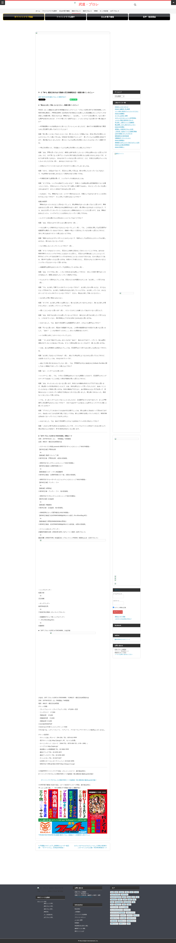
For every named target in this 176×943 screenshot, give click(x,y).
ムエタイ (123, 915)
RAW (125, 899)
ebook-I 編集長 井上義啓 (122, 109)
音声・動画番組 (149, 17)
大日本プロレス (131, 918)
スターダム (127, 910)
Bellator (121, 892)
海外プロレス (87, 11)
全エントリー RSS (41, 901)
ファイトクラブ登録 (24, 17)
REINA (129, 899)
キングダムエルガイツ (116, 910)
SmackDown (127, 902)
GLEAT (136, 892)
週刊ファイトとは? (79, 931)
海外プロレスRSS (48, 909)
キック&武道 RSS (48, 914)
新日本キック (122, 921)
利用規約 (77, 922)
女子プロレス (114, 11)
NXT (133, 897)
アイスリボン (114, 907)
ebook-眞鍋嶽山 (119, 140)
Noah (128, 897)
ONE (137, 897)
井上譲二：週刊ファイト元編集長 (124, 122)
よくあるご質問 (78, 920)
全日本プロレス (115, 918)
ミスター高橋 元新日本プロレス (124, 120)
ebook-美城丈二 (119, 147)
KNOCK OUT (124, 894)
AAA (112, 892)
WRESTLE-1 (62, 97)
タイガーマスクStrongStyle (117, 912)
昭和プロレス (114, 923)
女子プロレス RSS (48, 917)
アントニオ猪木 (124, 907)
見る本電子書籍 (64, 11)
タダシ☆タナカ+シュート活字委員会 (125, 118)
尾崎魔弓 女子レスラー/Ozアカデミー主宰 (127, 142)
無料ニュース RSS (48, 903)
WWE (124, 904)
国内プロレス (76, 11)
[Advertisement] (88, 27)
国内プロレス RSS (48, 906)
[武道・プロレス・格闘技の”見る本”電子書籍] (88, 4)
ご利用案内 (77, 911)
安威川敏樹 (114, 921)
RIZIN (112, 902)
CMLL (126, 892)
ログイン (117, 590)
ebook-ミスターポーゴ (121, 107)
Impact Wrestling (115, 894)
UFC (112, 904)
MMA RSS (46, 911)
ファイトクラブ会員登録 (81, 914)
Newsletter (77, 909)
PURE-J (120, 899)
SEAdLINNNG (119, 902)
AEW (116, 892)
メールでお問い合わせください (124, 654)
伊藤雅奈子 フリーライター (123, 138)
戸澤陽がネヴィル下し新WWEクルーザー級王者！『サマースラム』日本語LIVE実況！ (53, 846)
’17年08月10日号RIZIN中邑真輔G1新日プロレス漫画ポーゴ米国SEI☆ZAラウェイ (64, 835)
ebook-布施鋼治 (119, 113)
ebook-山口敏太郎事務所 (122, 145)
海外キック (122, 923)
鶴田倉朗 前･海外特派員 (122, 136)
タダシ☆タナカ (130, 912)
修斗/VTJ (136, 915)
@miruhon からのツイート (122, 639)
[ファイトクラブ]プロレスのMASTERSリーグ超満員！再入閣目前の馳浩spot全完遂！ (69, 780)
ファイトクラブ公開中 (49, 11)
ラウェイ (130, 915)
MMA (96, 11)
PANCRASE (113, 899)
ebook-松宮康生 (119, 127)
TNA (133, 902)
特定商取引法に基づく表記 (81, 925)
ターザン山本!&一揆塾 (121, 116)
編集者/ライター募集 (80, 928)
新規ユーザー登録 (120, 616)
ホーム (38, 11)
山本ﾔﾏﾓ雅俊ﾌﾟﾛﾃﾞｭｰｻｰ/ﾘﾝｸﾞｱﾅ (123, 133)
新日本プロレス (131, 921)
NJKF (124, 897)
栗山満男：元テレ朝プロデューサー (125, 125)
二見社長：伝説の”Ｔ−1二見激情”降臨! (126, 131)
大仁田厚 (123, 918)
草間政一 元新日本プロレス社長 (124, 129)
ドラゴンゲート (115, 915)
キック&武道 (104, 11)
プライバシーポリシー (80, 917)
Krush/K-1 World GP (116, 897)
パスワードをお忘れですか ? (123, 619)
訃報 (129, 923)
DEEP (131, 892)
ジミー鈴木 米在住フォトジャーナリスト (126, 111)
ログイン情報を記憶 (120, 607)
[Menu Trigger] (2, 2)
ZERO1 (128, 904)
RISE (134, 899)
